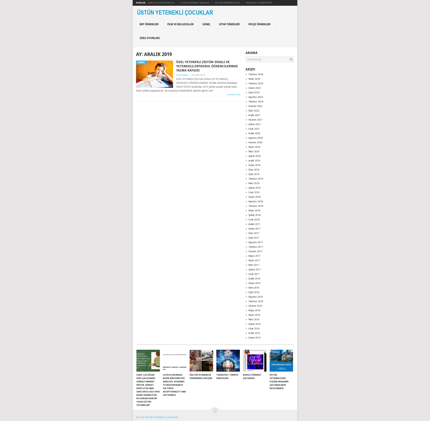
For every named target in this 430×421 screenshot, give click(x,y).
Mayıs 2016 (254, 310)
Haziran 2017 (255, 251)
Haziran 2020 (255, 142)
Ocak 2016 (254, 328)
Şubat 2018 (254, 215)
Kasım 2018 (254, 197)
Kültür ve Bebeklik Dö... (228, 3)
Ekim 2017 (253, 233)
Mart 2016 (253, 319)
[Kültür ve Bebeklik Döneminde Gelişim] (201, 361)
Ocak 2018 (254, 219)
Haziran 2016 (255, 305)
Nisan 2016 (254, 315)
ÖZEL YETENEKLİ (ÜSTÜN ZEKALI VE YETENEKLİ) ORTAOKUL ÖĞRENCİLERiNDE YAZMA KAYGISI (207, 66)
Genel (206, 24)
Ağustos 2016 (255, 296)
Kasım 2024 (254, 88)
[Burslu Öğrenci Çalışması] (254, 361)
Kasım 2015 (254, 337)
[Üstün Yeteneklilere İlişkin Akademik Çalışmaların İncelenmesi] (281, 361)
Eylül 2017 (253, 237)
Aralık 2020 (254, 133)
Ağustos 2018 (255, 201)
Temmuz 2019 (255, 178)
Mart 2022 (253, 110)
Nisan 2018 (254, 210)
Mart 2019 (253, 183)
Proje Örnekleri (259, 24)
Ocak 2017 (254, 274)
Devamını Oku (234, 94)
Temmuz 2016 (255, 301)
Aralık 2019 (254, 160)
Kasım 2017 (254, 228)
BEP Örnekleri (149, 24)
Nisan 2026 (254, 79)
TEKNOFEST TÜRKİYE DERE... (260, 3)
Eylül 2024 (253, 92)
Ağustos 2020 (255, 138)
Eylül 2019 (253, 174)
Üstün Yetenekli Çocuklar (161, 417)
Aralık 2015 (254, 333)
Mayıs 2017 (254, 256)
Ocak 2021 (254, 128)
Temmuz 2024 (255, 101)
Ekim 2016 (253, 287)
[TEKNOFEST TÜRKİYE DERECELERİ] (228, 361)
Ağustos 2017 (255, 242)
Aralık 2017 (254, 224)
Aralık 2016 (254, 278)
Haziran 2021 (255, 119)
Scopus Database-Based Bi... (195, 3)
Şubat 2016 (254, 324)
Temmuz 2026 (255, 74)
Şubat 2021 (254, 124)
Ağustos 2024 (255, 97)
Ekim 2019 (253, 169)
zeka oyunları (150, 38)
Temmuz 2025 (255, 83)
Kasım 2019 (254, 165)
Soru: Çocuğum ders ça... (162, 3)
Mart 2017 (253, 265)
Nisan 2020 (254, 147)
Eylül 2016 (253, 292)
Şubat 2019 (254, 187)
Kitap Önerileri (229, 24)
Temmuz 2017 (255, 246)
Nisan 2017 (254, 260)
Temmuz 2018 (255, 206)
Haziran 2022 (255, 106)
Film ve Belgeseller (180, 24)
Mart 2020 (253, 151)
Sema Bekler (182, 75)
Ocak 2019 (254, 192)
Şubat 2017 (254, 269)
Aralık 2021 (254, 115)
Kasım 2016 (254, 283)
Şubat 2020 (254, 156)
